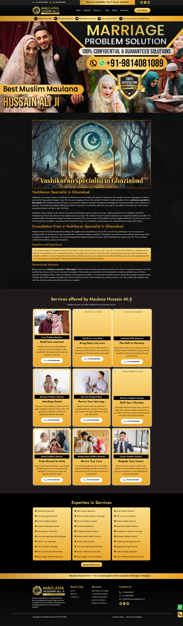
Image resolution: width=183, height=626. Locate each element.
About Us (87, 10)
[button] (2, 67)
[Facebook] (141, 2)
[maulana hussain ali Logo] (48, 590)
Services (97, 10)
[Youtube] (148, 2)
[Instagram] (145, 2)
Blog (107, 10)
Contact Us (124, 10)
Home (78, 10)
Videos (114, 10)
